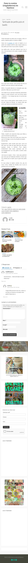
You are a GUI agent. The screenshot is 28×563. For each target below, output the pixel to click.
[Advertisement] (14, 459)
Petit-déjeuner (18, 238)
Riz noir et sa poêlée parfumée (7, 240)
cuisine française (5, 210)
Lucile (17, 32)
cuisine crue (15, 209)
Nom (4, 320)
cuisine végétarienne (6, 212)
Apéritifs (9, 19)
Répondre (3, 281)
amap (5, 209)
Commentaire (7, 308)
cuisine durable (21, 209)
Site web (5, 329)
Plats (3, 238)
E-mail (5, 325)
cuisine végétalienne (14, 210)
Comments (7, 267)
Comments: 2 (6, 33)
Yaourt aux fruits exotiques (19, 240)
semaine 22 (11, 43)
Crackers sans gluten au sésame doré (7, 255)
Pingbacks (18, 267)
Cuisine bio (9, 209)
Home (3, 19)
